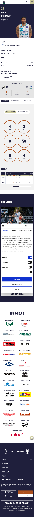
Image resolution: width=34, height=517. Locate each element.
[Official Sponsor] (9, 344)
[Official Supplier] (9, 404)
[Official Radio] (25, 424)
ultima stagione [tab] (10, 111)
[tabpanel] (17, 147)
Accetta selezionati (17, 284)
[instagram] (8, 503)
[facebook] (6, 503)
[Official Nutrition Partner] (25, 394)
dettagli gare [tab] (15, 101)
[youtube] (17, 503)
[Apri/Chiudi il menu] (32, 2)
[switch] (30, 262)
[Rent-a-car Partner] (9, 384)
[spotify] (28, 503)
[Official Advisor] (17, 434)
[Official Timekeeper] (9, 394)
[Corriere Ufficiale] (25, 404)
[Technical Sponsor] (25, 374)
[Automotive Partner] (9, 334)
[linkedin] (14, 503)
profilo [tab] (5, 101)
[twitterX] (20, 503)
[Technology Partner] (25, 354)
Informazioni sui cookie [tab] (25, 230)
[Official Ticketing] (25, 384)
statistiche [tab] (27, 101)
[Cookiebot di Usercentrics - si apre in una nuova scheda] (25, 226)
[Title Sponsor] (9, 324)
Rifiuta (17, 289)
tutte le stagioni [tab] (23, 111)
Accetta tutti (17, 279)
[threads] (11, 503)
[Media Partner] (9, 414)
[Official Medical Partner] (9, 364)
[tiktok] (23, 503)
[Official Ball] (9, 374)
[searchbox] (17, 2)
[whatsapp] (25, 503)
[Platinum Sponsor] (25, 324)
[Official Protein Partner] (25, 334)
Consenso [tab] (5, 230)
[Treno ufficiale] (25, 364)
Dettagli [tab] (13, 230)
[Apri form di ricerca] (26, 2)
